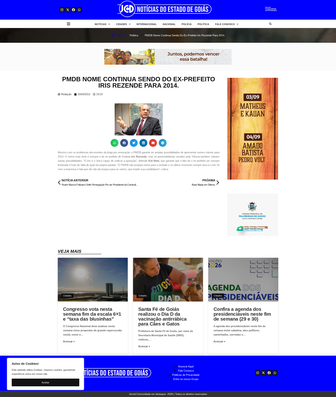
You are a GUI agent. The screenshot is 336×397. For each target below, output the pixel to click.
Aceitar (45, 382)
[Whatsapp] (79, 9)
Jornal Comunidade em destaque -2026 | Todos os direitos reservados (168, 394)
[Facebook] (73, 9)
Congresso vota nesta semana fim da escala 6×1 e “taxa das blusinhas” (92, 314)
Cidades (67, 296)
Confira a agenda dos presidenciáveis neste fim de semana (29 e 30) (242, 314)
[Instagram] (62, 9)
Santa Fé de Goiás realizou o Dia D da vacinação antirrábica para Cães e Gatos (162, 316)
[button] (68, 24)
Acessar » (69, 341)
